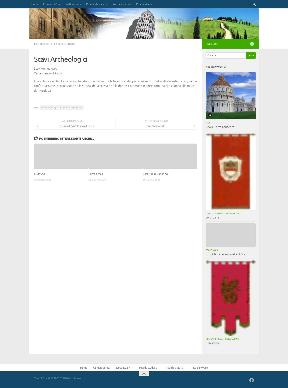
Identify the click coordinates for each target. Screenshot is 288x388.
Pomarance (213, 343)
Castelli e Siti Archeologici (54, 43)
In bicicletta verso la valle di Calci (226, 254)
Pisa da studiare (95, 4)
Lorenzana (212, 217)
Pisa (208, 123)
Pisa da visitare (120, 4)
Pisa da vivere (144, 4)
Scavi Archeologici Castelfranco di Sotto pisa (61, 107)
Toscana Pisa (231, 213)
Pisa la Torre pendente (220, 126)
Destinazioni (72, 4)
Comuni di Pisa (51, 4)
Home (34, 4)
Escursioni (212, 250)
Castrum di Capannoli (156, 173)
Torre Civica (95, 173)
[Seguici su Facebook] (252, 44)
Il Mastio (39, 173)
